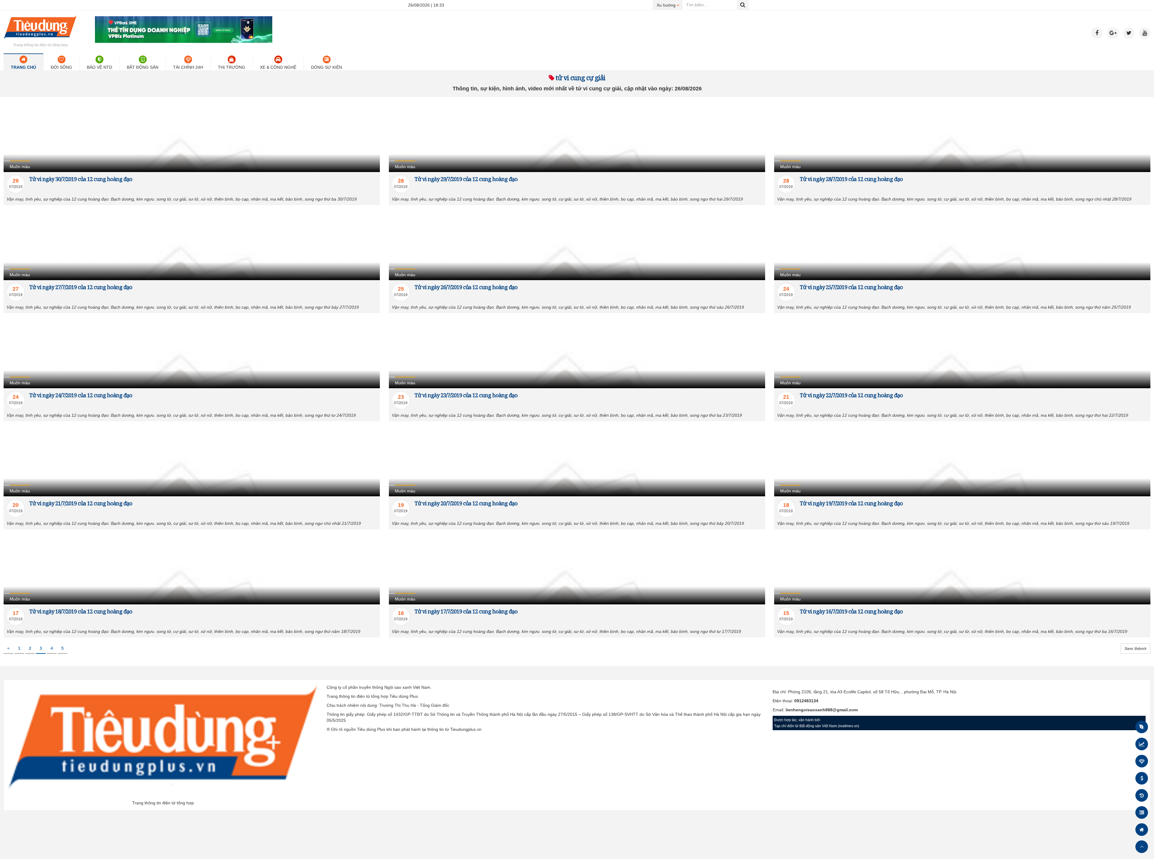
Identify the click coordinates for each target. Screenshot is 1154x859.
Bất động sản (142, 67)
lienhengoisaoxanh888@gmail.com (822, 709)
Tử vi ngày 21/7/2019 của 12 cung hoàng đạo (80, 503)
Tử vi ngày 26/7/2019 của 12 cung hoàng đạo (465, 287)
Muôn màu (20, 166)
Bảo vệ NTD (99, 67)
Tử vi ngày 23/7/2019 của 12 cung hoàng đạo (465, 395)
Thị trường (231, 67)
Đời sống (61, 67)
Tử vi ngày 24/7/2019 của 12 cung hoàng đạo (80, 395)
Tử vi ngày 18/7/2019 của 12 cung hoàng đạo (80, 611)
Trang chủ (23, 67)
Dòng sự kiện (326, 67)
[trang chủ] (40, 40)
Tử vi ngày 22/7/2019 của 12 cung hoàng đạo (851, 395)
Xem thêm (1134, 648)
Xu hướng (670, 5)
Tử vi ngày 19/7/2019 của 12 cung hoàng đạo (851, 503)
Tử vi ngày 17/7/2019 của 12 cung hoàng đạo (465, 611)
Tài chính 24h (188, 67)
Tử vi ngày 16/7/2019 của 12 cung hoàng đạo (851, 611)
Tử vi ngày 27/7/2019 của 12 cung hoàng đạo (80, 287)
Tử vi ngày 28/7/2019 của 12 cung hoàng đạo (851, 179)
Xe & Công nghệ (278, 67)
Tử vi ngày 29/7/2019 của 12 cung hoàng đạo (465, 179)
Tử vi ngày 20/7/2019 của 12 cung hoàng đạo (465, 503)
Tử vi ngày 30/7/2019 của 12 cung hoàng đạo (80, 179)
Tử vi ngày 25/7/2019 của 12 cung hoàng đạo (851, 287)
